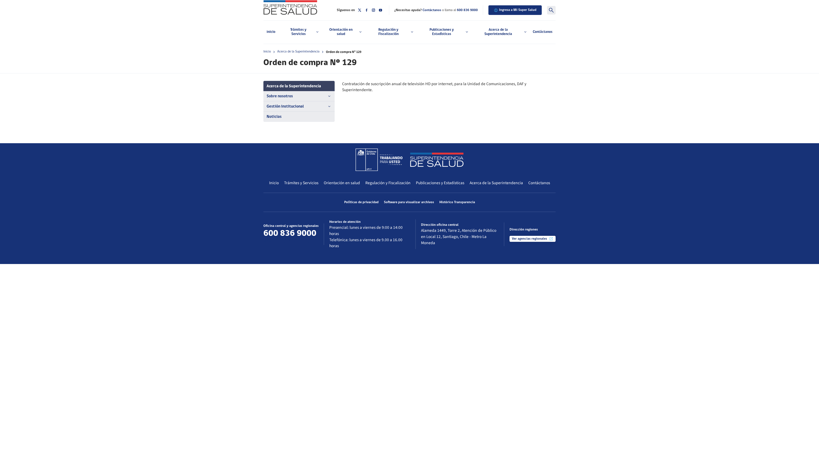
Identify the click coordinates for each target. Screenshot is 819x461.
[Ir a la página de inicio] (294, 7)
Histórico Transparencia (457, 202)
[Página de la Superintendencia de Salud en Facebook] (366, 10)
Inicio (271, 32)
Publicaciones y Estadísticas (440, 183)
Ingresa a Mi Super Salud (517, 10)
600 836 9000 (467, 10)
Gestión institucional (285, 107)
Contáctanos (542, 32)
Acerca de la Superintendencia (298, 51)
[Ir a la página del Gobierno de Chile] (379, 160)
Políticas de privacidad (361, 202)
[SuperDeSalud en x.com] (359, 10)
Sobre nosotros (280, 96)
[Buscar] (551, 10)
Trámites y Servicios (301, 183)
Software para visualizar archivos (409, 202)
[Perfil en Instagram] (373, 10)
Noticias (274, 117)
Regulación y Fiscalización (388, 183)
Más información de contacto (289, 242)
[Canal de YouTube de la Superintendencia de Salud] (380, 10)
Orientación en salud (342, 183)
